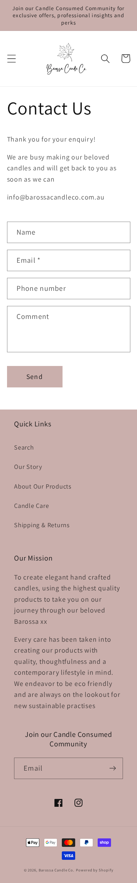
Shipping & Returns (42, 525)
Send (34, 376)
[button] (11, 58)
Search (24, 447)
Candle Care (31, 505)
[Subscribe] (113, 768)
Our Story (28, 466)
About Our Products (43, 486)
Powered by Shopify (94, 870)
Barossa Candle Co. (56, 870)
